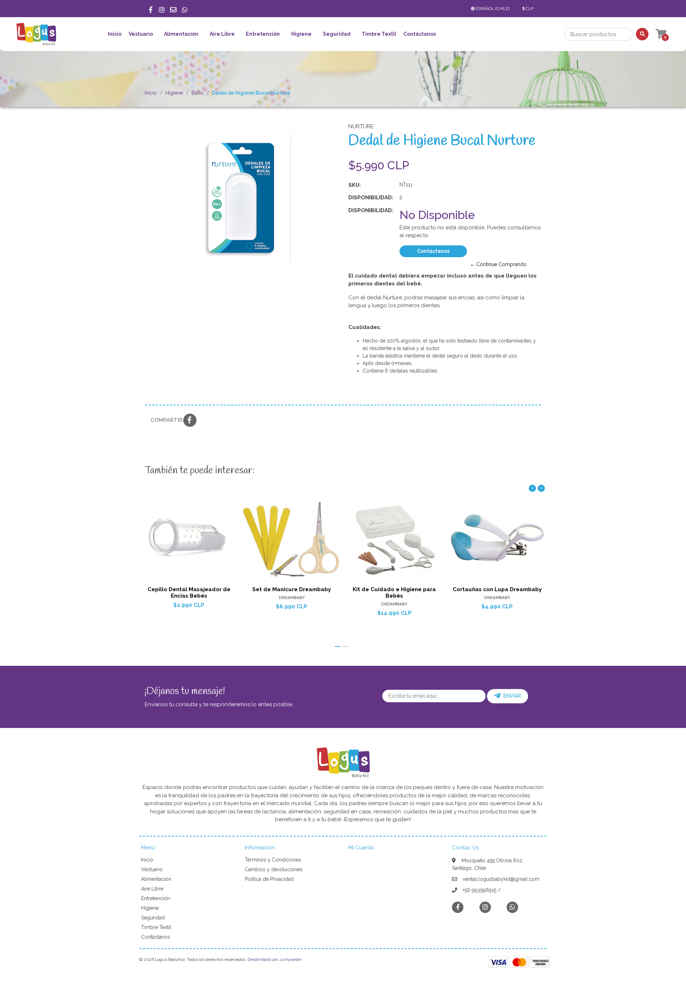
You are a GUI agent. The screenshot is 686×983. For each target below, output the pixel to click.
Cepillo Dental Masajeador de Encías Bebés (189, 592)
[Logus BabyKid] (36, 36)
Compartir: (164, 420)
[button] (491, 8)
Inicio (114, 34)
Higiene (301, 34)
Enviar (512, 696)
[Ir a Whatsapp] (184, 8)
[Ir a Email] (173, 8)
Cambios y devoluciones (274, 869)
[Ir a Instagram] (162, 8)
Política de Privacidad (269, 879)
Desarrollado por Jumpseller (274, 959)
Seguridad (337, 34)
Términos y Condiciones (273, 860)
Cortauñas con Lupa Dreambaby (497, 589)
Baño (197, 93)
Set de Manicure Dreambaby (291, 589)
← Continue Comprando (498, 264)
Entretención (263, 34)
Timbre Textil (379, 34)
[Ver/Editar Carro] (654, 34)
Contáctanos (419, 34)
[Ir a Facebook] (150, 8)
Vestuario (141, 34)
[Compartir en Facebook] (190, 421)
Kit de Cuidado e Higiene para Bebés (394, 592)
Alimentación (181, 34)
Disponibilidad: (370, 197)
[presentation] (532, 488)
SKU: (354, 185)
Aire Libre (222, 34)
